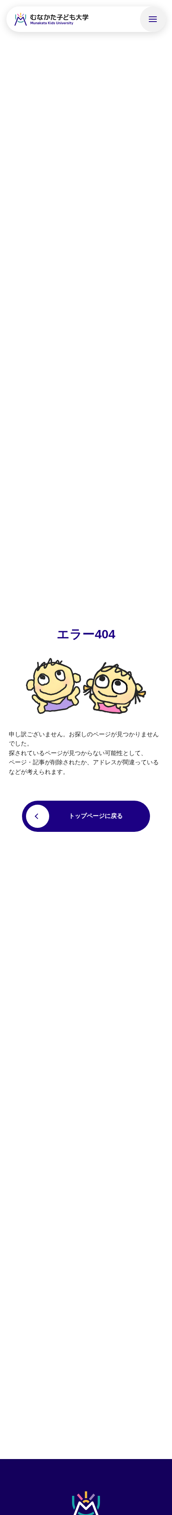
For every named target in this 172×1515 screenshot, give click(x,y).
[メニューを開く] (153, 19)
